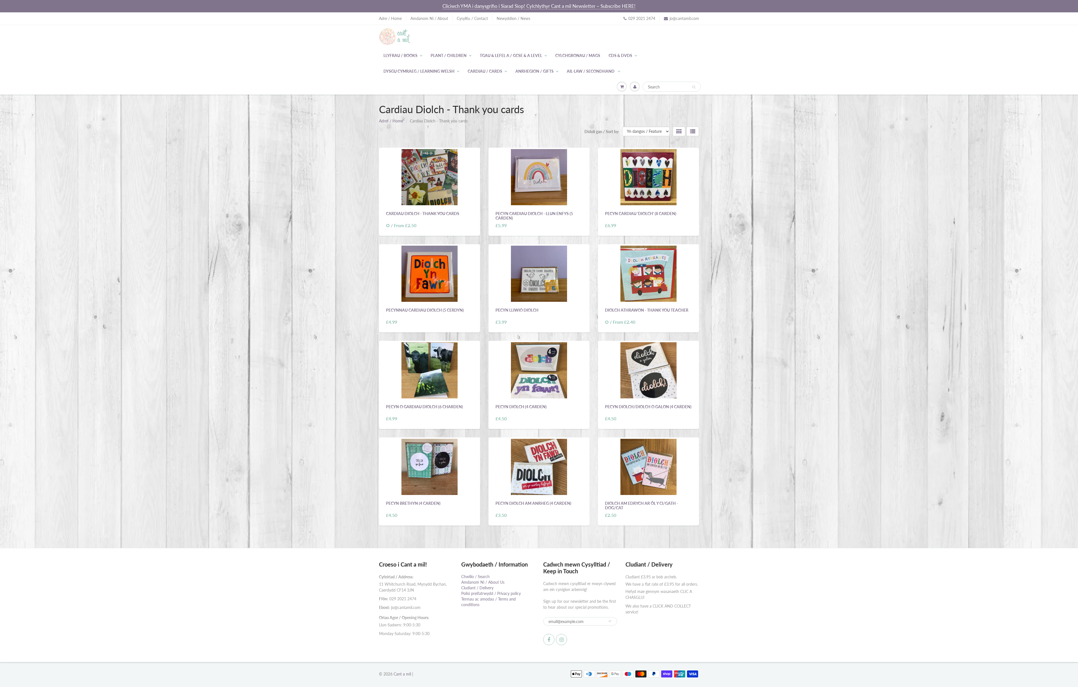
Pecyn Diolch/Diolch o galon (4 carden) (648, 406)
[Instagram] (561, 639)
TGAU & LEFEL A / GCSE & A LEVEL (511, 55)
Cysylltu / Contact (472, 18)
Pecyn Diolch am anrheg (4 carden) (533, 503)
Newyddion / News (513, 18)
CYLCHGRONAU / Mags (577, 55)
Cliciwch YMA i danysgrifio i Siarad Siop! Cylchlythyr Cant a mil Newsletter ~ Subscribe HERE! (539, 6)
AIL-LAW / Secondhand (591, 71)
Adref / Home (391, 120)
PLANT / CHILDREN (449, 55)
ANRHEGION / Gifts (534, 71)
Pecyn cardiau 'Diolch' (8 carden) (640, 213)
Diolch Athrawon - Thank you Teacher (646, 310)
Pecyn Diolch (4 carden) (521, 406)
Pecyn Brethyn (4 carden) (413, 503)
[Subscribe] (610, 621)
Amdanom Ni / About (429, 18)
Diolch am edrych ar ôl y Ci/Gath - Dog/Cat (641, 505)
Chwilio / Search (475, 576)
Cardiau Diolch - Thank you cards (422, 213)
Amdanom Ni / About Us (482, 582)
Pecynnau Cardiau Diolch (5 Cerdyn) (425, 310)
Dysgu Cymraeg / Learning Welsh (419, 71)
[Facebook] (548, 639)
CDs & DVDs (620, 55)
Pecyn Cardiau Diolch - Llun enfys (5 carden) (534, 215)
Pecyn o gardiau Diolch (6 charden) (424, 406)
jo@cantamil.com (684, 18)
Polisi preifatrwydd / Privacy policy (491, 593)
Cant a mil (402, 674)
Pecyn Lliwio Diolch (516, 310)
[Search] (694, 87)
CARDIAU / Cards (485, 71)
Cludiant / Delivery (477, 587)
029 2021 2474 (641, 18)
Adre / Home (390, 18)
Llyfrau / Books (400, 55)
